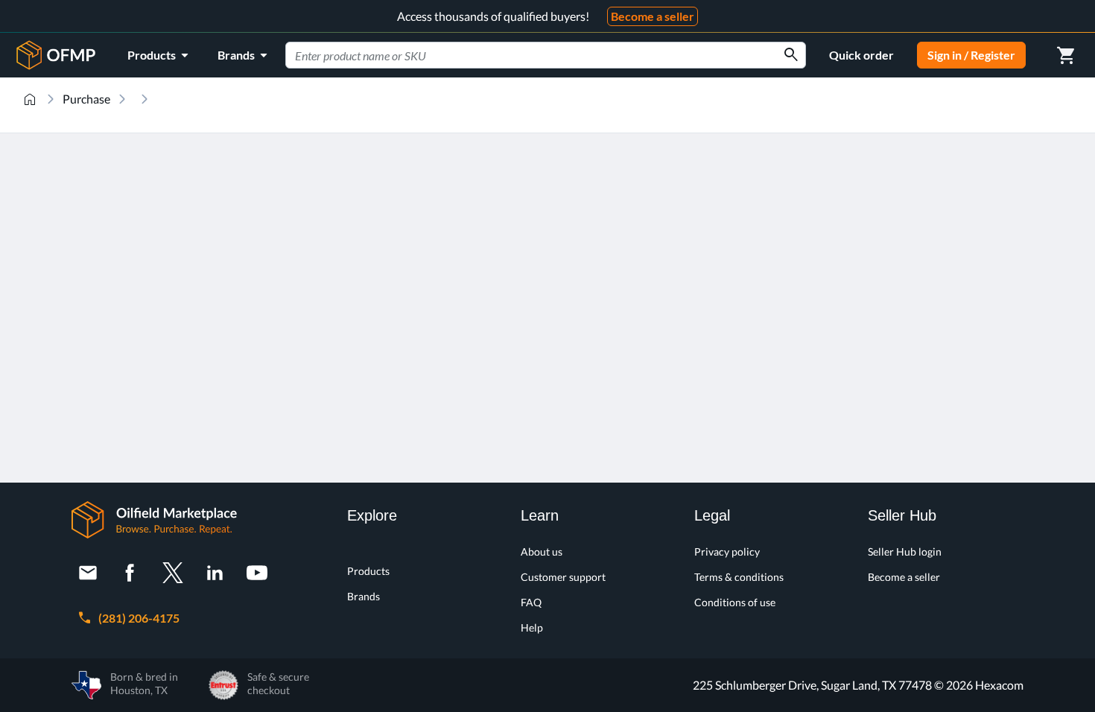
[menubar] (200, 55)
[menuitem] (160, 55)
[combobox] (545, 55)
